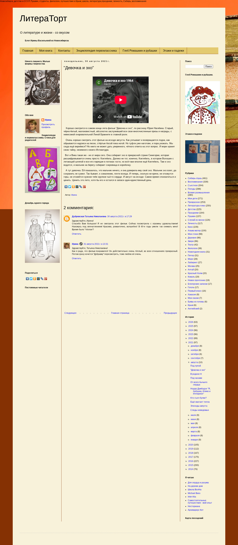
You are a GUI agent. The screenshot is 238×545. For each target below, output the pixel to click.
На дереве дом (195, 486)
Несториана (194, 506)
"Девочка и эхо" (197, 370)
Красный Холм (195, 273)
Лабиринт (193, 262)
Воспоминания (195, 182)
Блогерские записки (198, 284)
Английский (193, 308)
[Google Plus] (84, 186)
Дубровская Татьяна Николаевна (89, 216)
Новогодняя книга (196, 252)
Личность (192, 223)
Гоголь (191, 287)
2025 (191, 326)
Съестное (193, 185)
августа (195, 362)
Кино (190, 227)
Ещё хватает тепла (200, 402)
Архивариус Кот (196, 510)
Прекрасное (194, 202)
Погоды (191, 189)
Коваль (191, 277)
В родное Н (196, 374)
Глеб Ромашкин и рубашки (140, 50)
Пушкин (191, 216)
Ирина (75, 244)
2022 (191, 338)
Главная (27, 50)
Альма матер (194, 230)
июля (194, 415)
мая (193, 423)
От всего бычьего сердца (198, 383)
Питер (191, 255)
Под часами (196, 378)
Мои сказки (193, 298)
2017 (191, 457)
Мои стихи (193, 234)
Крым (190, 305)
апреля (195, 427)
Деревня (192, 238)
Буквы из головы (196, 301)
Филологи (192, 248)
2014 (191, 469)
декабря (195, 346)
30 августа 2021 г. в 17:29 (119, 216)
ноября (195, 350)
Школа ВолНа (194, 489)
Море (190, 259)
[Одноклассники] (73, 186)
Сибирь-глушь (195, 178)
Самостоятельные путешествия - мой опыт (200, 501)
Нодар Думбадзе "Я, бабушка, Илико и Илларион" (200, 391)
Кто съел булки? (198, 398)
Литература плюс (196, 205)
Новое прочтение (196, 280)
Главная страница (120, 313)
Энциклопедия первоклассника (96, 50)
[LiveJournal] (81, 186)
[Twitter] (70, 186)
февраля (195, 435)
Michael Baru (194, 493)
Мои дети (192, 198)
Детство (192, 209)
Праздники (193, 213)
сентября (196, 358)
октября (195, 354)
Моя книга (45, 50)
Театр (191, 244)
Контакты (64, 50)
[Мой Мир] (77, 186)
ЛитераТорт (43, 18)
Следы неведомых (199, 410)
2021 (191, 342)
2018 (191, 453)
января (194, 440)
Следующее (70, 313)
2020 (191, 445)
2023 (191, 334)
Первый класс (195, 291)
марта (194, 431)
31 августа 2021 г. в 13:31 (96, 244)
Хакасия (192, 294)
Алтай (191, 269)
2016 (191, 461)
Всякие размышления (199, 192)
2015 (191, 465)
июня (194, 419)
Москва (191, 266)
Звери (191, 241)
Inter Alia (192, 497)
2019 (191, 449)
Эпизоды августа (198, 406)
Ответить (76, 234)
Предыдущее (170, 313)
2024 (191, 330)
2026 (191, 322)
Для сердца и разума (198, 482)
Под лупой (195, 366)
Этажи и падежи (173, 50)
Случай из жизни (196, 220)
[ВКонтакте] (66, 186)
